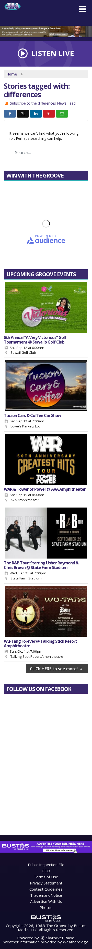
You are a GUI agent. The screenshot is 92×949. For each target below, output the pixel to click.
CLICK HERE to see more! (54, 669)
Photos (46, 907)
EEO (46, 870)
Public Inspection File (46, 864)
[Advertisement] (46, 31)
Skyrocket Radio (59, 937)
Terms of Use (46, 876)
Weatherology (75, 941)
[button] (82, 9)
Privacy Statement (46, 882)
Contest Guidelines (46, 889)
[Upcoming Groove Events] (46, 307)
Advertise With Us (46, 901)
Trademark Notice (46, 895)
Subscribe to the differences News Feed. (43, 103)
